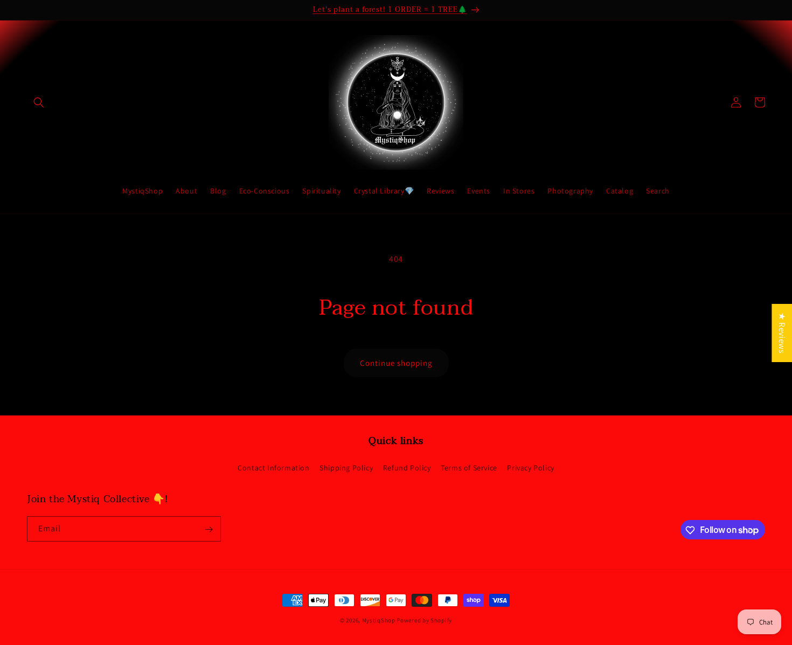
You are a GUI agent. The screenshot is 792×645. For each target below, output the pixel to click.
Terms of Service (469, 467)
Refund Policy (407, 467)
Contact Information (273, 467)
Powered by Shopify (424, 620)
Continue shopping (396, 363)
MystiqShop (378, 620)
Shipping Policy (346, 467)
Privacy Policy (530, 467)
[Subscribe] (208, 529)
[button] (39, 102)
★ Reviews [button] (782, 332)
